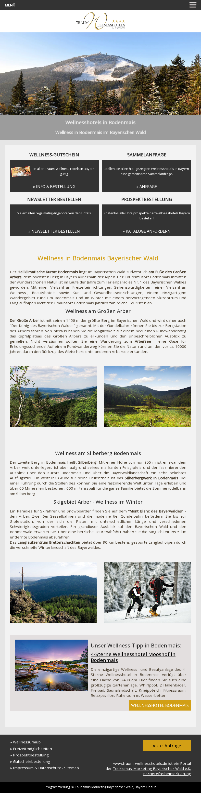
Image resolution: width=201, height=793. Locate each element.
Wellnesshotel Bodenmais (160, 705)
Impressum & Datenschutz (37, 767)
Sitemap (71, 767)
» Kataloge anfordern (147, 231)
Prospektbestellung (31, 755)
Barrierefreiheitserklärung (167, 773)
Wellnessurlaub (27, 741)
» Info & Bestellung (54, 186)
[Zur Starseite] (100, 28)
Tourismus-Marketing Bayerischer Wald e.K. (152, 768)
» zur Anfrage (167, 746)
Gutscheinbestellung (31, 761)
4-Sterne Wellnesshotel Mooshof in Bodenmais (133, 657)
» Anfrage (147, 186)
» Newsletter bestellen (54, 231)
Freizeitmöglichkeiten (32, 748)
